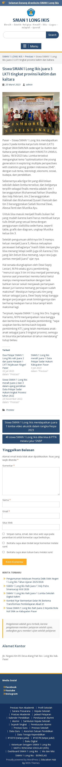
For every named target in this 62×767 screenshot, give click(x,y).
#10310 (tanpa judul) (18, 738)
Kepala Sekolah (42, 711)
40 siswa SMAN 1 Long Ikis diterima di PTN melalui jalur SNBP (31, 439)
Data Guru (14, 731)
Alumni (15, 721)
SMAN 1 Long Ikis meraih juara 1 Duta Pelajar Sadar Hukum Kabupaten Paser (42, 360)
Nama (6, 499)
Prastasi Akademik (20, 714)
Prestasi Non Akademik (22, 708)
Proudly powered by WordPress (22, 759)
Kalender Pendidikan (19, 718)
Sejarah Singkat (19, 725)
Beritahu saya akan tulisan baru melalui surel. (30, 552)
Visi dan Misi (48, 751)
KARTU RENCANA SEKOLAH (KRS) (31, 748)
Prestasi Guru (21, 728)
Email (6, 511)
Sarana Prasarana (21, 711)
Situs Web (7, 522)
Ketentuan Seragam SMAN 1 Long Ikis (31, 745)
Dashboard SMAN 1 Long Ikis (23, 751)
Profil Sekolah (45, 708)
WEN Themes (32, 762)
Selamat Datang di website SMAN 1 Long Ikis (34, 2)
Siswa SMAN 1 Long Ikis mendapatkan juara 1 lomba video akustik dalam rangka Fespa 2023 (31, 426)
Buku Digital (31, 741)
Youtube (10, 690)
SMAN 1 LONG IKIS (31, 20)
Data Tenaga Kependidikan (31, 735)
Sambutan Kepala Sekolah (36, 721)
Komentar (8, 465)
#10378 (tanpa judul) (43, 738)
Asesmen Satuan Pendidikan (38, 731)
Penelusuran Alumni (43, 718)
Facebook (11, 687)
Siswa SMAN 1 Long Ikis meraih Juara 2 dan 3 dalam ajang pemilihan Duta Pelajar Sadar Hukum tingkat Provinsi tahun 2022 (14, 387)
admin (29, 84)
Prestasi (29, 56)
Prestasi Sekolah (39, 728)
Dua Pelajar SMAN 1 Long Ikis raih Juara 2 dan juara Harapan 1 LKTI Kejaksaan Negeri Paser (14, 361)
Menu (34, 46)
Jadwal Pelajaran (42, 714)
